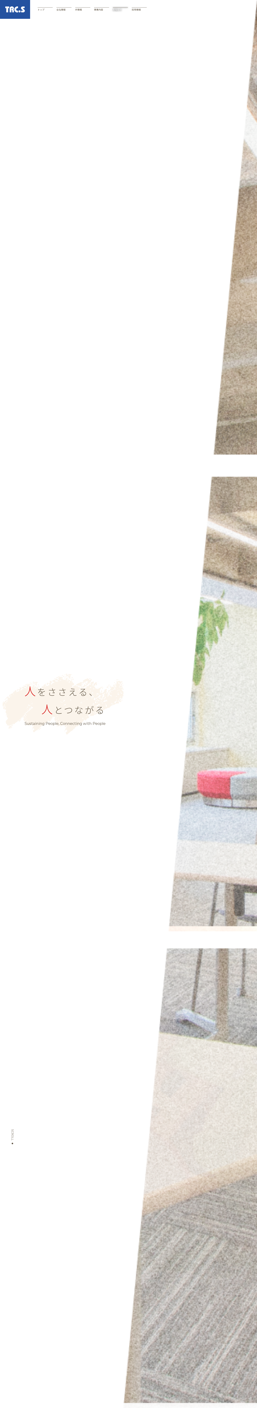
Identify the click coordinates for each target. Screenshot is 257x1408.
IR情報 (78, 9)
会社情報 (60, 9)
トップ (41, 9)
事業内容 (98, 9)
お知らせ (117, 9)
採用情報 (136, 9)
